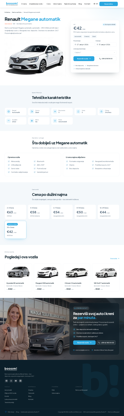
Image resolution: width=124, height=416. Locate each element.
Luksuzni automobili (11, 399)
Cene (49, 4)
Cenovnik (31, 393)
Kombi (7, 396)
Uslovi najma (57, 4)
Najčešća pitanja (70, 4)
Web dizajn (11, 412)
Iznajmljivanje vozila (35, 4)
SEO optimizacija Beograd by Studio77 (94, 412)
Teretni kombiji (9, 402)
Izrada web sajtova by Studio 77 (30, 412)
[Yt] (16, 381)
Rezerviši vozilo (82, 59)
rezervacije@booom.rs (82, 350)
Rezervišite (108, 4)
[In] (20, 381)
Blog (80, 4)
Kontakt (87, 4)
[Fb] (6, 381)
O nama (24, 4)
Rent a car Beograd (81, 390)
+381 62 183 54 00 (107, 58)
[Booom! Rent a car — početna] (11, 369)
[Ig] (11, 381)
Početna (7, 12)
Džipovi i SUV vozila (10, 393)
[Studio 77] (6, 412)
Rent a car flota (16, 12)
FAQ (53, 390)
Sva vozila (113, 258)
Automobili (8, 390)
